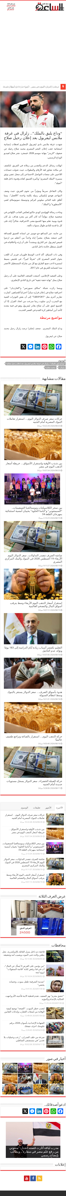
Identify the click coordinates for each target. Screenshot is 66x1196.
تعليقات (36, 807)
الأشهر (48, 807)
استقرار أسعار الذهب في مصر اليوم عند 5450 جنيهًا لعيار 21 (31, 86)
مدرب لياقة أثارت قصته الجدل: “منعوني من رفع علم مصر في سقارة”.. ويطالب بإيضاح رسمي (34, 1152)
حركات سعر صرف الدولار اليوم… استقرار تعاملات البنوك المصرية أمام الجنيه (34, 420)
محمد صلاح (50, 367)
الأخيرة (59, 807)
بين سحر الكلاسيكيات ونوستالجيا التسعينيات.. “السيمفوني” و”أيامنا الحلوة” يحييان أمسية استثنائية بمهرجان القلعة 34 (33, 511)
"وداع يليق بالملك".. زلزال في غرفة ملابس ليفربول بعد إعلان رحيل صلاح (35, 364)
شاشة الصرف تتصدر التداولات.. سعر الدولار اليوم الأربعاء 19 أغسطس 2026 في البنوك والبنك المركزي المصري (33, 558)
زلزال (62, 367)
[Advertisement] (33, 47)
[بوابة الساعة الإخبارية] (33, 7)
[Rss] (39, 1178)
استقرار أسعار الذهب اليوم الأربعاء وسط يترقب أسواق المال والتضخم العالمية (36, 604)
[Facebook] (33, 1178)
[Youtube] (27, 1178)
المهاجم (58, 195)
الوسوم (24, 807)
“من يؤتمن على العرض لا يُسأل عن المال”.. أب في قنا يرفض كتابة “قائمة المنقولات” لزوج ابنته (24, 969)
